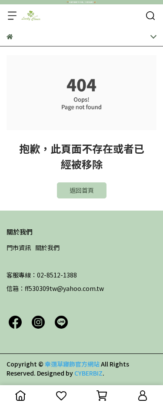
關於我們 (47, 247)
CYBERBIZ (88, 373)
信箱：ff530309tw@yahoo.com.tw (55, 288)
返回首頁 (82, 190)
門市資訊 (19, 247)
